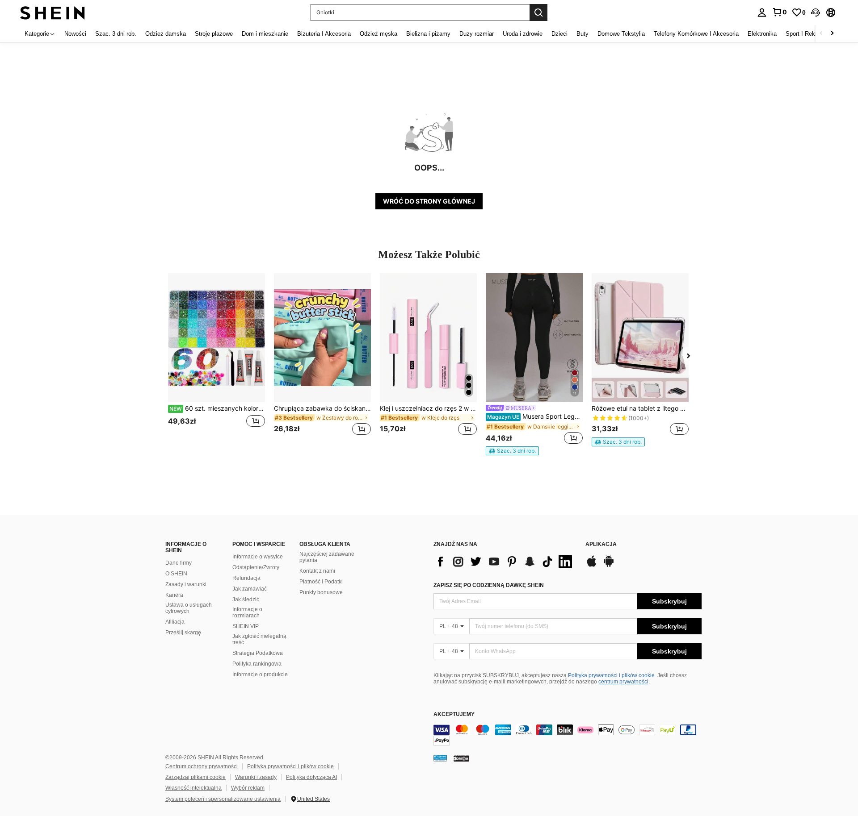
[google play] (608, 565)
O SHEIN (176, 573)
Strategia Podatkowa (257, 653)
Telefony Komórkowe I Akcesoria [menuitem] (696, 33)
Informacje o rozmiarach (247, 612)
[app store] (591, 565)
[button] (815, 12)
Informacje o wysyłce (257, 557)
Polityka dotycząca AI (311, 777)
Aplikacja (601, 544)
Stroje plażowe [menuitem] (214, 33)
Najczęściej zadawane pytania (326, 557)
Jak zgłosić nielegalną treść (259, 639)
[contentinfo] (567, 735)
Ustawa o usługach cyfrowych (188, 608)
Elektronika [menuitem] (762, 33)
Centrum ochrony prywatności (201, 766)
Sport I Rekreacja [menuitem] (808, 33)
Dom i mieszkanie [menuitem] (265, 33)
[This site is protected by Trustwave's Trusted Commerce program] (440, 758)
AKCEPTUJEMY (454, 714)
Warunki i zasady (256, 777)
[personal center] (762, 12)
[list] (504, 561)
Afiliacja (175, 622)
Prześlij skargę (183, 632)
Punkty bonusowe (321, 592)
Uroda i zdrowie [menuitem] (523, 33)
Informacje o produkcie (260, 674)
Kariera (174, 595)
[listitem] (216, 359)
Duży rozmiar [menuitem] (476, 33)
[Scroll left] (821, 33)
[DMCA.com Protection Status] (461, 758)
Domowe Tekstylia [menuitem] (621, 33)
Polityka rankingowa (257, 664)
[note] (512, 450)
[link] (779, 12)
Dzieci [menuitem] (559, 33)
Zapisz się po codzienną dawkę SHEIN (488, 585)
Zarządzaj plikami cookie (195, 777)
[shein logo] (52, 12)
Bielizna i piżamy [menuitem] (428, 33)
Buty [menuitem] (582, 33)
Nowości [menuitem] (75, 33)
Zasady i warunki (185, 584)
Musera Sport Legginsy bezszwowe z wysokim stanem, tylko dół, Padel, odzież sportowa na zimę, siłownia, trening (535, 416)
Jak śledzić (245, 599)
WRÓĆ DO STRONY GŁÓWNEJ (429, 201)
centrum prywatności (623, 682)
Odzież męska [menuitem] (378, 33)
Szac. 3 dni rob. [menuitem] (115, 33)
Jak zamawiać (249, 589)
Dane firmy (178, 563)
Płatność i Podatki (321, 582)
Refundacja (246, 578)
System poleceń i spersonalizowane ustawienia (223, 799)
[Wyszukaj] (538, 12)
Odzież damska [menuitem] (165, 33)
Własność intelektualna (193, 788)
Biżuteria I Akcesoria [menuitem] (324, 33)
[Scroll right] (832, 33)
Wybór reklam (248, 788)
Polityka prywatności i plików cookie (611, 675)
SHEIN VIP (245, 626)
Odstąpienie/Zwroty (255, 567)
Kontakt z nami (317, 571)
